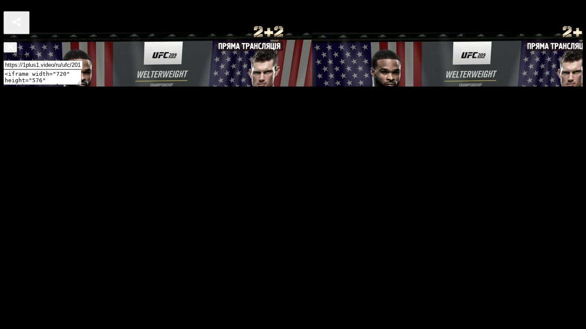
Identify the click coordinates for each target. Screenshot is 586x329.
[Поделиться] (16, 22)
